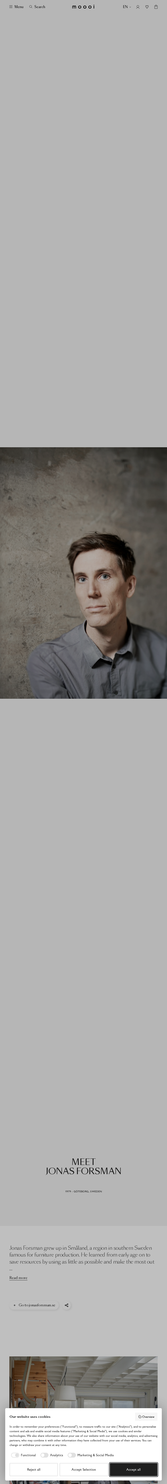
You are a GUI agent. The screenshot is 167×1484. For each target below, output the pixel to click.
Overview (148, 1416)
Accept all (133, 1469)
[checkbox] (23, 1455)
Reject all (33, 1469)
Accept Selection (84, 1469)
